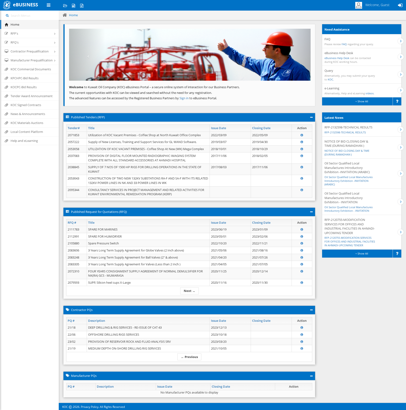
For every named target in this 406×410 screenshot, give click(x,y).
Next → (189, 291)
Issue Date (218, 128)
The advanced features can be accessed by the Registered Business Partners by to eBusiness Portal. (143, 98)
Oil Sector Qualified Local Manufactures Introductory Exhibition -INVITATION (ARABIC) (348, 180)
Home (73, 15)
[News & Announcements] (82, 5)
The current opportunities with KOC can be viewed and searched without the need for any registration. (140, 93)
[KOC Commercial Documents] (65, 5)
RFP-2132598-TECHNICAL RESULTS (345, 132)
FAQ (344, 44)
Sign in (184, 98)
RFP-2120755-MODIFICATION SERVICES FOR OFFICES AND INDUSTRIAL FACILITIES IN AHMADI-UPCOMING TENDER (349, 241)
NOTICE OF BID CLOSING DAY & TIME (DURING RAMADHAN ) (346, 152)
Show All (362, 101)
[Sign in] (400, 5)
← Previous (189, 357)
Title (91, 128)
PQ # (71, 320)
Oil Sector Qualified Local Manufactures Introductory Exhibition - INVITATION (348, 209)
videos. (370, 93)
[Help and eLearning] (73, 5)
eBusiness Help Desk (336, 58)
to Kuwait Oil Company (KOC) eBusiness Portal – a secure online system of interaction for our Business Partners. (154, 87)
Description (96, 320)
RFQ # (72, 222)
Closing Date (261, 128)
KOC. (331, 79)
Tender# (74, 128)
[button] (87, 55)
